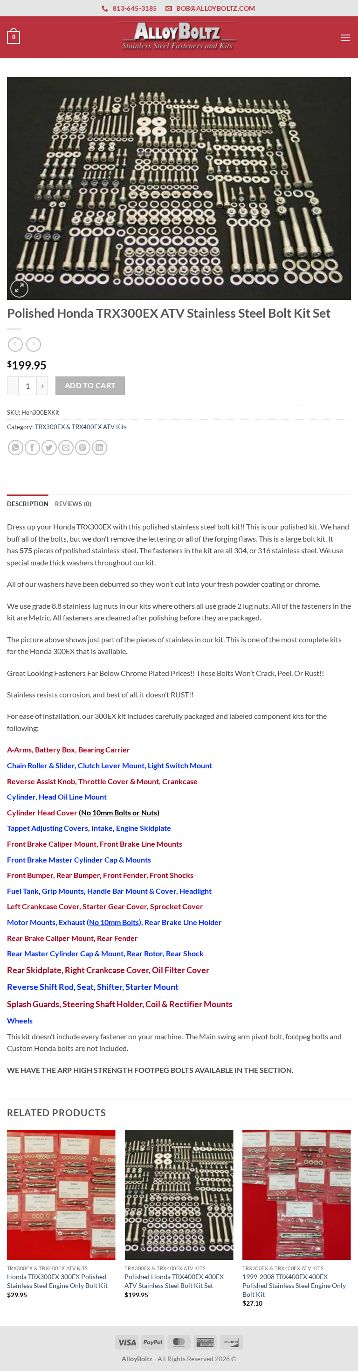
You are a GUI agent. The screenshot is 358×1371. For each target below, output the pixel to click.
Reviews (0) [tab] (73, 504)
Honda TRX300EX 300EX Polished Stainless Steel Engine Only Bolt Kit (57, 1281)
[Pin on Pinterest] (82, 447)
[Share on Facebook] (32, 447)
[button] (13, 37)
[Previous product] (33, 344)
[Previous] (7, 1226)
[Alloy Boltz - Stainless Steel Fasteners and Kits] (179, 37)
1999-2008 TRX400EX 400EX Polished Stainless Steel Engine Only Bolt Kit (294, 1285)
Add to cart (90, 385)
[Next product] (15, 344)
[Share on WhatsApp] (15, 447)
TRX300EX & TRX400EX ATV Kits (81, 427)
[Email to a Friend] (66, 447)
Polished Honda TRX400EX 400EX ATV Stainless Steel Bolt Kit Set (174, 1281)
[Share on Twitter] (49, 447)
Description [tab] (27, 504)
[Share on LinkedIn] (99, 447)
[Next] (351, 1226)
